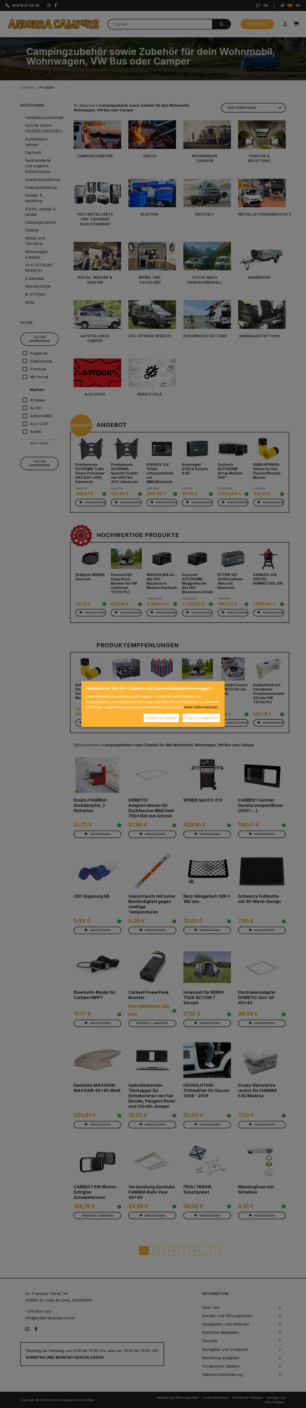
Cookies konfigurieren (201, 718)
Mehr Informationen (201, 706)
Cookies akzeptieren (161, 718)
